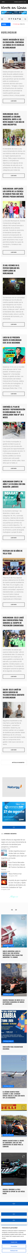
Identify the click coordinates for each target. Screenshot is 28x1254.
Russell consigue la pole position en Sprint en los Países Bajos (14, 1191)
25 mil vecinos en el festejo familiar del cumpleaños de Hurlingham (11, 269)
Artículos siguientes (18, 762)
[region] (14, 1239)
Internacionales (8, 945)
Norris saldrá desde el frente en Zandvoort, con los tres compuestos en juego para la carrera (13, 1144)
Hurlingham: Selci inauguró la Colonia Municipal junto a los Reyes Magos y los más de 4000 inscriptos (13, 119)
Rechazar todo (14, 1250)
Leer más (14, 101)
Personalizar (14, 1246)
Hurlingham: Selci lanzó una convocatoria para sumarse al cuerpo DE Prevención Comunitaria (13, 621)
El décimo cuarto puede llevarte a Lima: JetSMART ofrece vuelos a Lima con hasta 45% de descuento (14, 1095)
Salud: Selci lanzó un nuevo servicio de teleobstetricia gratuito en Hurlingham (13, 693)
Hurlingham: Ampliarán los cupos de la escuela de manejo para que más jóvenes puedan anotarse (13, 192)
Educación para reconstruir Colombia (13, 1048)
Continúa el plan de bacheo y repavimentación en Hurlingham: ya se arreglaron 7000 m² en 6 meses (14, 412)
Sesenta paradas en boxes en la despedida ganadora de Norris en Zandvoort (13, 1002)
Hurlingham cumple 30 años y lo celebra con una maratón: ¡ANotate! (14, 484)
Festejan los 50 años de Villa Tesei (12, 552)
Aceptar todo (14, 1242)
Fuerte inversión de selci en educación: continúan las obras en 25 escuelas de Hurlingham (13, 43)
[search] (25, 19)
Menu (3, 1)
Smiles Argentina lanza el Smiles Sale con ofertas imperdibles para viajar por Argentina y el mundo (13, 954)
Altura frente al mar (15, 874)
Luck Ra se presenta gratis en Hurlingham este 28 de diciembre (12, 340)
